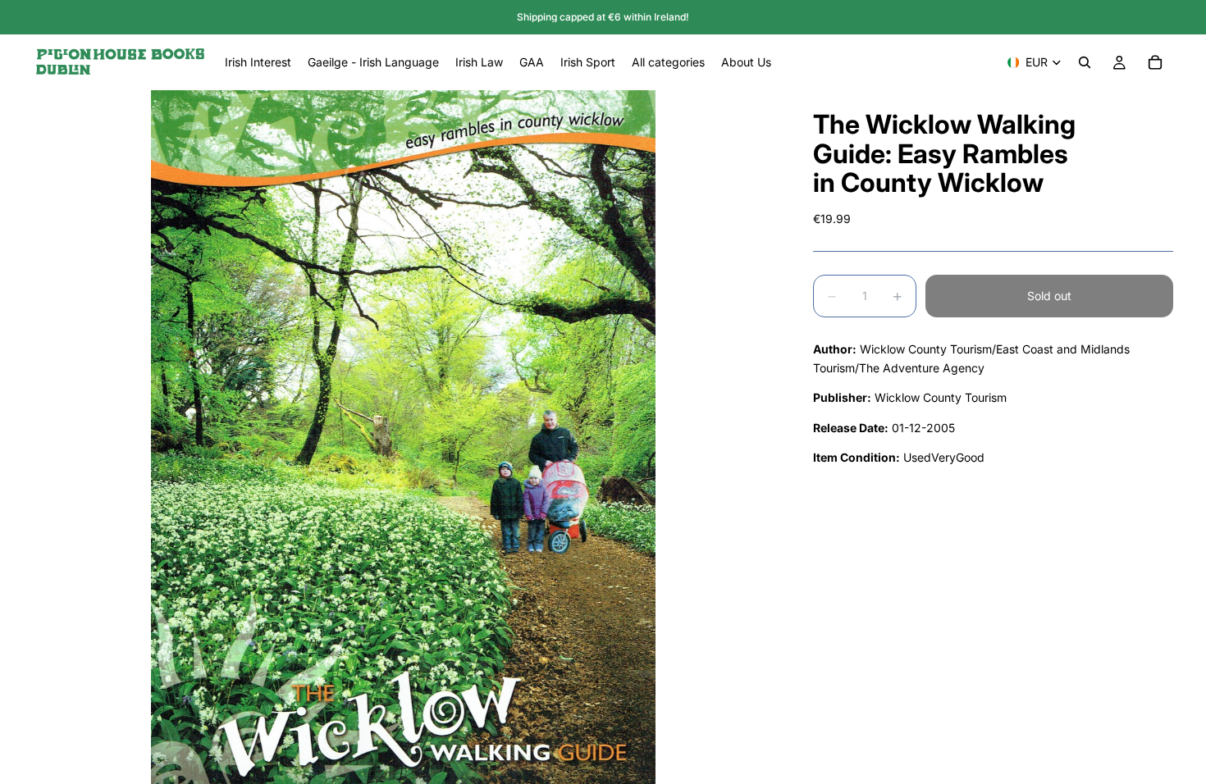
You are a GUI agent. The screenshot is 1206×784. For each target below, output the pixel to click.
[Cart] (1155, 62)
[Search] (1085, 62)
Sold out (1049, 296)
